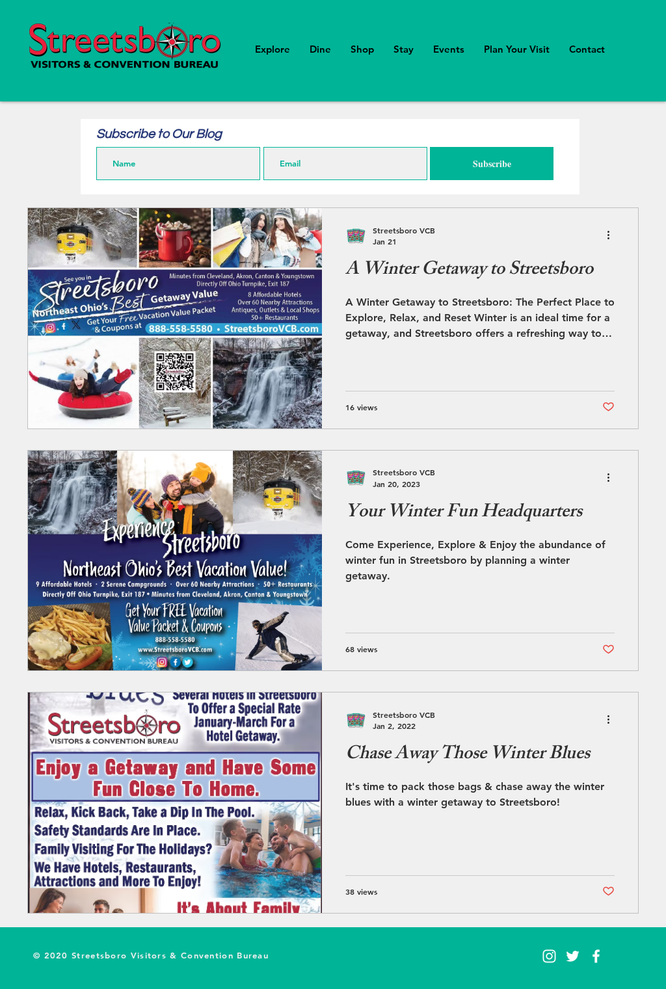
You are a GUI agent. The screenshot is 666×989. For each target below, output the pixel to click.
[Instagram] (549, 956)
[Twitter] (572, 956)
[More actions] (612, 235)
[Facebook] (596, 956)
